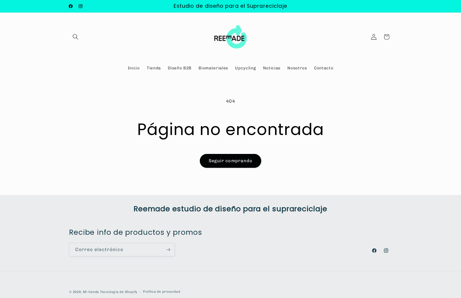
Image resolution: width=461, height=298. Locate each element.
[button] (75, 36)
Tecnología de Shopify (118, 292)
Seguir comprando (231, 160)
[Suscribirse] (168, 250)
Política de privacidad (161, 291)
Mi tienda (91, 292)
